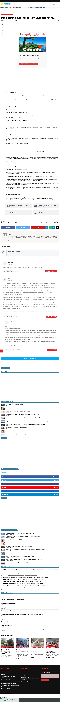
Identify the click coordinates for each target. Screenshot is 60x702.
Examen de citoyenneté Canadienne (8, 690)
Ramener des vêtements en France (8, 621)
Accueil (2, 12)
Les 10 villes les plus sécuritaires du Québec (14, 404)
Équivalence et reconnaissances (8, 646)
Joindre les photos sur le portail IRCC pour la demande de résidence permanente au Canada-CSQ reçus (23, 629)
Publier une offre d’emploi (6, 670)
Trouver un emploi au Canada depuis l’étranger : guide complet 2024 (19, 546)
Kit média (23, 675)
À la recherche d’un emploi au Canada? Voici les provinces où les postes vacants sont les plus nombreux (26, 549)
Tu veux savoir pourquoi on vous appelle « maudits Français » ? (52, 651)
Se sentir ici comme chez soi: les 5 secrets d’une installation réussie (19, 562)
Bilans (47, 643)
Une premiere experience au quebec (8, 618)
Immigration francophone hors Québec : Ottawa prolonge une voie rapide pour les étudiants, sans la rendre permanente (29, 421)
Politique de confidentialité (26, 681)
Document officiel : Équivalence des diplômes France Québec (18, 427)
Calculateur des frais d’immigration (7, 693)
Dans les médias (24, 670)
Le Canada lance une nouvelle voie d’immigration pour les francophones (20, 533)
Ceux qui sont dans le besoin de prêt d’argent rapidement (13, 595)
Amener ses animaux (35, 647)
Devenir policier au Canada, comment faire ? (22, 651)
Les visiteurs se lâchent (51, 644)
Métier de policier (23, 647)
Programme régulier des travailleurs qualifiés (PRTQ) (9, 680)
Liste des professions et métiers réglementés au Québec (10, 686)
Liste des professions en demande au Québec (8, 677)
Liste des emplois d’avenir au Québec (8, 683)
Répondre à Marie (52, 349)
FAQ (5, 12)
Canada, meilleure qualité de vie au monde (14, 407)
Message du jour (50, 657)
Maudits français (49, 646)
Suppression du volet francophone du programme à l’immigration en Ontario (20, 556)
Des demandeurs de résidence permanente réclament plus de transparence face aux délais (23, 430)
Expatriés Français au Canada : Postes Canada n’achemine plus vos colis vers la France (22, 414)
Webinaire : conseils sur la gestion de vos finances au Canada (18, 411)
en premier (56, 247)
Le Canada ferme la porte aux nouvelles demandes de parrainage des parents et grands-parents (24, 417)
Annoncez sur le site (25, 677)
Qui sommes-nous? (25, 673)
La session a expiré (4, 697)
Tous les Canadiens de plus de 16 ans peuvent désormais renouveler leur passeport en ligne (31, 585)
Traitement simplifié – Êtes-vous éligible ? (9, 688)
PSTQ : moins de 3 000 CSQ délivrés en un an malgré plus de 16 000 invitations (21, 434)
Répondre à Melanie (52, 316)
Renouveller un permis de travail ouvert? (9, 603)
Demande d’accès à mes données (27, 686)
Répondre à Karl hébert (51, 271)
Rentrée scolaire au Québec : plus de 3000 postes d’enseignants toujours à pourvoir (22, 539)
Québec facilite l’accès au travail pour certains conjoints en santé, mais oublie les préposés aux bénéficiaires (27, 552)
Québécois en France (8, 14)
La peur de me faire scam (6, 625)
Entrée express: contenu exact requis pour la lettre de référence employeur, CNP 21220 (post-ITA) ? (22, 614)
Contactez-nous (24, 679)
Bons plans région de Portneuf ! (8, 610)
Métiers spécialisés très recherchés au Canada (8, 674)
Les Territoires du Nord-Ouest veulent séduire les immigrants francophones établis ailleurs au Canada (25, 424)
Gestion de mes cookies (26, 683)
